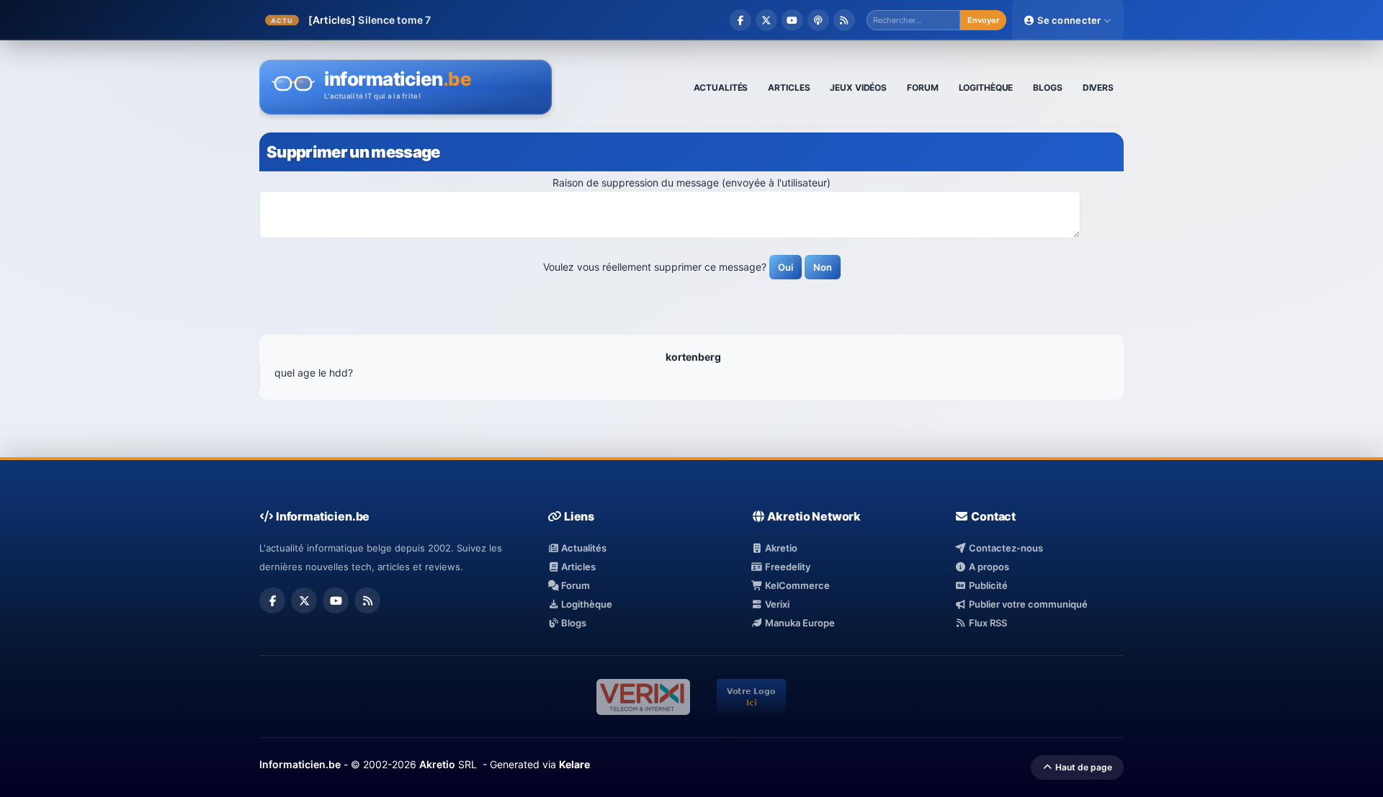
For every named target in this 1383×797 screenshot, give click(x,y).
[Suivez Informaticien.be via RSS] (844, 20)
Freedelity (786, 566)
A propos (987, 566)
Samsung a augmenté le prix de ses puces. (476, 20)
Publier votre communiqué (1027, 604)
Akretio (780, 548)
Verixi (776, 604)
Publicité (987, 585)
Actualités (583, 548)
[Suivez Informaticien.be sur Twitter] (766, 20)
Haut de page (1082, 767)
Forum (574, 585)
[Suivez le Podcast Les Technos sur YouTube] (792, 20)
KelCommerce (796, 585)
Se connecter (1069, 20)
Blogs (572, 623)
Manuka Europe (799, 623)
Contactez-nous (1004, 548)
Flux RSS (986, 623)
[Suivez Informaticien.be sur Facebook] (740, 20)
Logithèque (585, 604)
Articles (577, 566)
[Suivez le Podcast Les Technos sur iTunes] (818, 20)
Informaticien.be (300, 764)
